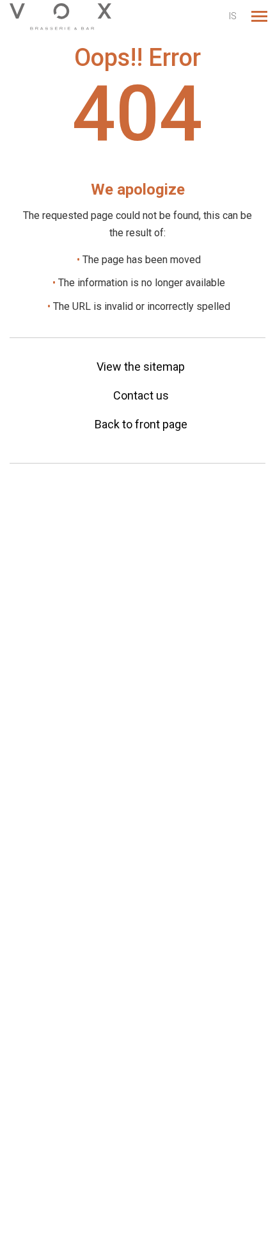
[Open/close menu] (259, 16)
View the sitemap (141, 366)
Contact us (141, 395)
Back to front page (141, 424)
